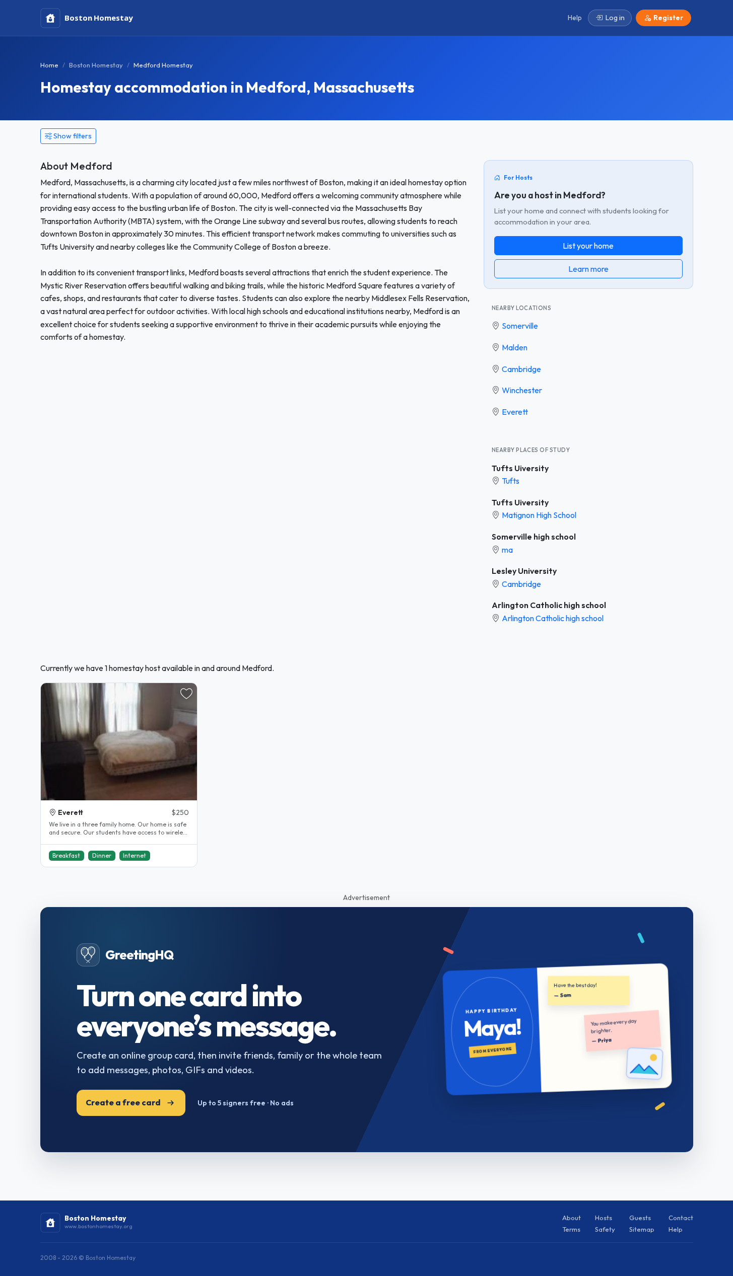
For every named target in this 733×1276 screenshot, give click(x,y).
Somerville (520, 326)
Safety (605, 1229)
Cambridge (521, 369)
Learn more (588, 269)
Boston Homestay (96, 65)
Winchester (522, 390)
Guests (640, 1218)
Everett (515, 412)
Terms (571, 1229)
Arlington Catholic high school (549, 605)
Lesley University (524, 571)
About (571, 1218)
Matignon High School (539, 515)
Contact (681, 1218)
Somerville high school (534, 537)
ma (507, 550)
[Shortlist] (186, 694)
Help (676, 1229)
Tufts (510, 481)
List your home (588, 246)
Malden (514, 347)
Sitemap (641, 1229)
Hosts (603, 1218)
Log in (615, 17)
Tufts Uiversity (520, 468)
